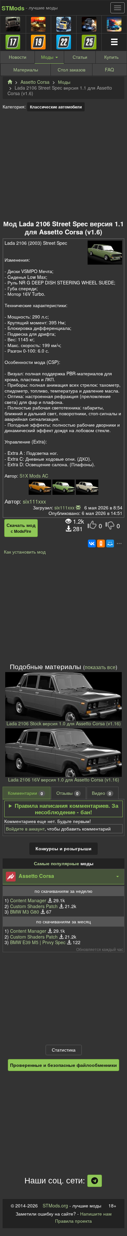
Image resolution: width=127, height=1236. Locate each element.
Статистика (64, 1049)
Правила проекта (73, 1220)
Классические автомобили (56, 107)
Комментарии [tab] (25, 793)
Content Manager (28, 900)
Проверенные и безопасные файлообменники (63, 1065)
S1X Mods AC (34, 475)
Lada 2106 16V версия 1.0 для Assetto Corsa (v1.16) (63, 779)
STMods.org (55, 1205)
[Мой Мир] (110, 543)
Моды (64, 82)
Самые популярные (56, 863)
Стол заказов (71, 69)
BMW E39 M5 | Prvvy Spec (37, 942)
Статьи (80, 57)
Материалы (25, 69)
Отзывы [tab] (67, 793)
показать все (100, 666)
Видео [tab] (101, 793)
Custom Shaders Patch (34, 906)
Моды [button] (48, 57)
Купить (111, 57)
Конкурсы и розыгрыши (63, 848)
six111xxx (34, 501)
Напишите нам (96, 1213)
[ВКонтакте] (92, 543)
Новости (17, 57)
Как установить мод (25, 551)
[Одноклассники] (101, 543)
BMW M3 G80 (24, 911)
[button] (63, 876)
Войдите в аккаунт (25, 828)
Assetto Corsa (35, 82)
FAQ (109, 69)
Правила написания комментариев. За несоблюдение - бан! (66, 809)
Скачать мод (21, 528)
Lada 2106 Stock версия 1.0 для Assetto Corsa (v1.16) (64, 723)
